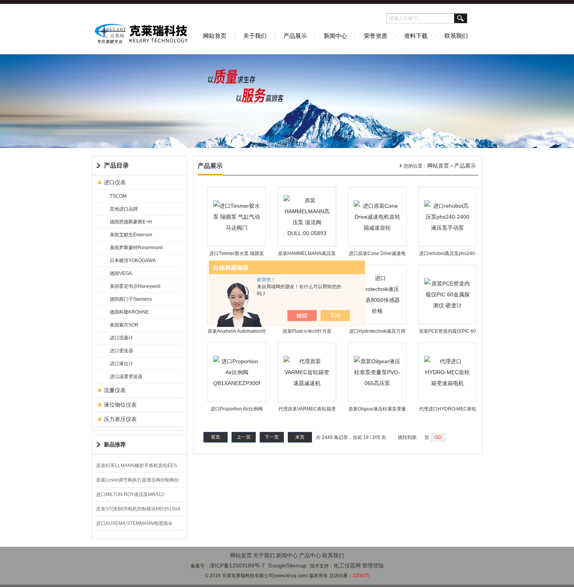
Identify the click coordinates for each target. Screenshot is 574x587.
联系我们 (456, 35)
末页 (300, 437)
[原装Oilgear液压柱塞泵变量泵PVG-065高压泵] (377, 372)
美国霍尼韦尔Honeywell (135, 286)
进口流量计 (121, 338)
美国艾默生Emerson (131, 234)
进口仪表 (115, 182)
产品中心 (310, 555)
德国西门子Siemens (131, 299)
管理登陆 (373, 565)
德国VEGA (121, 273)
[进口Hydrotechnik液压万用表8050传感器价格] (377, 294)
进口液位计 (121, 363)
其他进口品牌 (124, 209)
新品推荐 (115, 444)
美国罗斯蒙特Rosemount (136, 247)
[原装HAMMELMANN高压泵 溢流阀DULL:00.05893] (306, 216)
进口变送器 (121, 350)
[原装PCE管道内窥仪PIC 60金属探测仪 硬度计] (447, 294)
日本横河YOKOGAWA (133, 260)
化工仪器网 (347, 565)
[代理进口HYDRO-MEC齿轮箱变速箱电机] (447, 372)
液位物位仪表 (120, 404)
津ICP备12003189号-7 (237, 565)
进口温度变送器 (126, 376)
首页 (215, 437)
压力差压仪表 (120, 419)
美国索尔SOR (124, 325)
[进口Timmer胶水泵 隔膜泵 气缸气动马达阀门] (236, 216)
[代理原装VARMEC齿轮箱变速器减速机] (306, 372)
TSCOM (118, 196)
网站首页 (214, 35)
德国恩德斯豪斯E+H (131, 222)
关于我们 (255, 35)
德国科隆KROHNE (129, 312)
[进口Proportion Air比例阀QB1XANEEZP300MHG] (236, 372)
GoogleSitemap (287, 565)
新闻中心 (335, 35)
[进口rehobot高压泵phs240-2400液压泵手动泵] (447, 216)
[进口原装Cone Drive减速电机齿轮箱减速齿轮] (377, 216)
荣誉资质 (375, 35)
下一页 (272, 437)
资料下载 (416, 35)
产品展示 (295, 35)
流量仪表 (115, 390)
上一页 (244, 437)
